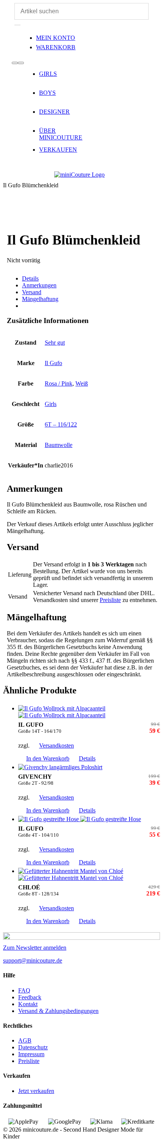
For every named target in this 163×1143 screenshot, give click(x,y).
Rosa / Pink (58, 383)
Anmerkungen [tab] (39, 285)
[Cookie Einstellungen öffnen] (14, 1133)
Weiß (81, 383)
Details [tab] (30, 278)
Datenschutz (33, 1047)
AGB (24, 1040)
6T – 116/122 (61, 424)
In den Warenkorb (47, 758)
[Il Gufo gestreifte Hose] (89, 819)
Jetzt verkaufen (36, 1091)
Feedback (29, 997)
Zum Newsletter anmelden (34, 947)
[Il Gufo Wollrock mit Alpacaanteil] (89, 712)
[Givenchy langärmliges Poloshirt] (89, 767)
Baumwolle (58, 445)
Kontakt (28, 1004)
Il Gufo (53, 363)
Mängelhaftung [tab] (40, 299)
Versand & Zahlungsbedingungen (58, 1011)
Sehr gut (55, 342)
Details (87, 758)
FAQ (24, 990)
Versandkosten (56, 745)
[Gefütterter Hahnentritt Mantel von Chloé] (89, 874)
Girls (50, 404)
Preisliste (110, 600)
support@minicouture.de (32, 960)
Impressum (31, 1054)
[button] (7, 7)
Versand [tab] (31, 292)
